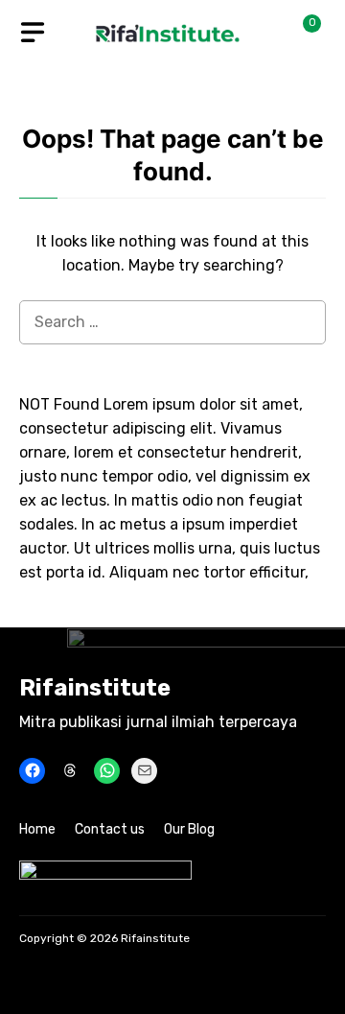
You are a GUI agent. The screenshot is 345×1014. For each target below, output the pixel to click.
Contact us (110, 829)
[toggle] (33, 33)
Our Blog (189, 829)
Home (37, 829)
